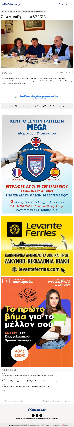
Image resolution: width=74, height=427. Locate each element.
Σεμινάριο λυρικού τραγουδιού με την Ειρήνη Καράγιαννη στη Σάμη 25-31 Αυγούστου (27, 375)
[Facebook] (59, 4)
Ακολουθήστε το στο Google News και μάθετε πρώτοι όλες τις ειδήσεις (37, 106)
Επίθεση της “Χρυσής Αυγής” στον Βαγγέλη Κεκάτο (57, 401)
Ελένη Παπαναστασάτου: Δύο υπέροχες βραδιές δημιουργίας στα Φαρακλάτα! (25, 386)
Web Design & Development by (55, 425)
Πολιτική (25, 418)
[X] (62, 4)
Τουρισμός (55, 418)
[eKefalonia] (11, 4)
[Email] (66, 4)
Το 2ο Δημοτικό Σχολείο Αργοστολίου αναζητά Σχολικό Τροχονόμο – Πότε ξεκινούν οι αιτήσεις (30, 381)
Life (50, 418)
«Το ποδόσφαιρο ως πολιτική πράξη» (12, 401)
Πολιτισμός (31, 418)
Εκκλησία (38, 418)
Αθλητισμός (45, 418)
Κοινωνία (19, 418)
